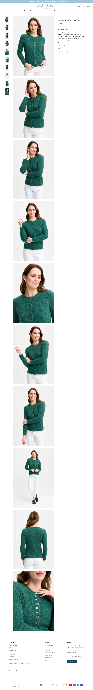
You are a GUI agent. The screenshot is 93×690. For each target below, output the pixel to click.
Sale (61, 10)
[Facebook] (61, 45)
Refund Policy (48, 655)
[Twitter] (62, 45)
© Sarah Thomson (13, 684)
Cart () (88, 6)
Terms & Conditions (50, 653)
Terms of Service (49, 657)
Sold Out (71, 61)
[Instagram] (12, 670)
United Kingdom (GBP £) (15, 681)
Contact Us (12, 667)
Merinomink (60, 17)
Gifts (50, 10)
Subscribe (72, 661)
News (46, 660)
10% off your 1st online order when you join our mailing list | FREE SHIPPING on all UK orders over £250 (46, 1)
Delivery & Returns (49, 645)
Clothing (32, 10)
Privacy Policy (48, 648)
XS (59, 51)
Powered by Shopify (15, 686)
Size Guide (47, 650)
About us (67, 10)
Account (78, 6)
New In (26, 10)
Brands (55, 10)
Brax (46, 10)
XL (73, 51)
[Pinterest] (64, 45)
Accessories (39, 10)
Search (82, 6)
